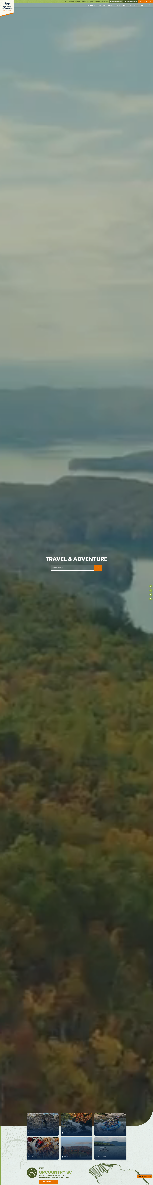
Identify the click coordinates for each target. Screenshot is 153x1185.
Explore (90, 5)
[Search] (98, 568)
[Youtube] (150, 598)
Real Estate (90, 1)
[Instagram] (150, 590)
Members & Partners (80, 1)
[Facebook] (150, 586)
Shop (136, 5)
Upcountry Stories (104, 5)
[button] (149, 5)
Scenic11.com (104, 1)
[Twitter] (150, 594)
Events (117, 5)
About (66, 1)
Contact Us (97, 1)
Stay (124, 5)
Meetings (71, 1)
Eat (130, 5)
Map (142, 5)
